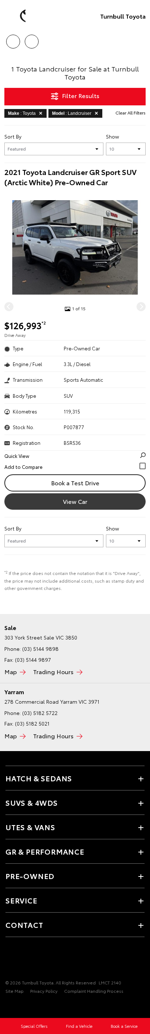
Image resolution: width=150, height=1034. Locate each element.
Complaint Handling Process (93, 991)
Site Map (14, 991)
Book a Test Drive (75, 482)
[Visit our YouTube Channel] (22, 960)
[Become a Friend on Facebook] (10, 960)
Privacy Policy (44, 991)
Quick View (16, 455)
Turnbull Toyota (123, 15)
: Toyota (22, 113)
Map (10, 671)
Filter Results (80, 95)
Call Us (13, 39)
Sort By (12, 136)
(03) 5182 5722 (40, 712)
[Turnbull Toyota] (16, 16)
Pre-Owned (29, 876)
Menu (140, 39)
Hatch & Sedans (38, 778)
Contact (24, 925)
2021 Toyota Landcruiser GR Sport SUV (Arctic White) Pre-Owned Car (70, 177)
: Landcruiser (71, 113)
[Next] (141, 306)
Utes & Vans (30, 827)
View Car (75, 501)
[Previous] (8, 306)
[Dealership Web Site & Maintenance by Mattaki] (19, 1006)
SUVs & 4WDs (31, 802)
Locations (31, 39)
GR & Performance (44, 851)
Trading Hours (53, 671)
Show (112, 136)
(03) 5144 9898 (40, 648)
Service (21, 900)
